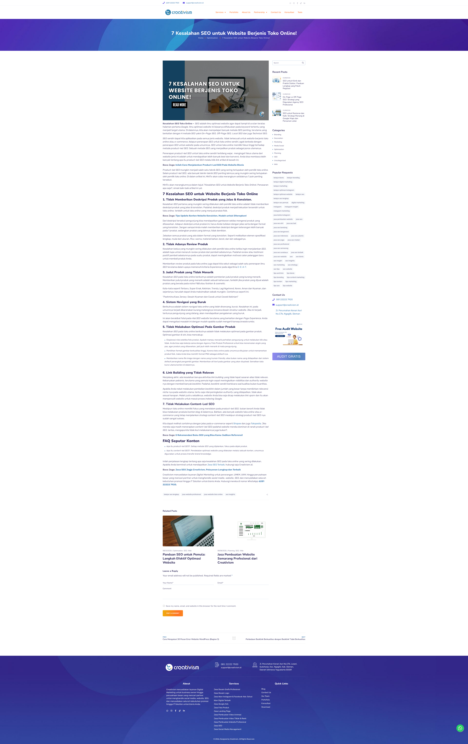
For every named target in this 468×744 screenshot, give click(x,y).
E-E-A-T (242, 267)
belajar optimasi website (283, 194)
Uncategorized (280, 160)
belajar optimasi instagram (284, 190)
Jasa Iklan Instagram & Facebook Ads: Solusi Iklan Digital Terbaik (233, 698)
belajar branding (293, 178)
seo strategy (293, 265)
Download (265, 707)
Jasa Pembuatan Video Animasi (227, 715)
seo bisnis (299, 257)
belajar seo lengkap (171, 494)
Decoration (278, 138)
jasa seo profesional (281, 244)
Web (189, 551)
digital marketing (298, 203)
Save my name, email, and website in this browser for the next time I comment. (201, 606)
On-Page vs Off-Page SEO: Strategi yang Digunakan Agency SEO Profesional (293, 101)
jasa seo (299, 219)
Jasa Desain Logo (221, 693)
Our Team (265, 696)
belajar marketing (280, 186)
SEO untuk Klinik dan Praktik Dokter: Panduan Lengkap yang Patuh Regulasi (293, 84)
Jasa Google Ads (221, 704)
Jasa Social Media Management (227, 729)
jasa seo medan (294, 240)
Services (219, 12)
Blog (263, 689)
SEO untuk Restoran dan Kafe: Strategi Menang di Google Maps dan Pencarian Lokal (293, 117)
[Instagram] (294, 3)
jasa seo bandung (280, 227)
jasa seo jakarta (297, 236)
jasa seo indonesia (281, 236)
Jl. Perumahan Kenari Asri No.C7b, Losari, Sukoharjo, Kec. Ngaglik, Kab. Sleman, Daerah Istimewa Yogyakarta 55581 (278, 667)
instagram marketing (282, 211)
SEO (185, 551)
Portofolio (233, 12)
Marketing (278, 142)
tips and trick (278, 273)
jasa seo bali (291, 223)
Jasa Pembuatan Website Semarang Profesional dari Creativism (237, 558)
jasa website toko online (213, 494)
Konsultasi (289, 12)
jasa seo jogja (279, 240)
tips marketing (290, 281)
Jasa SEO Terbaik (216, 464)
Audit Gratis (289, 356)
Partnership (259, 12)
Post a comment (172, 613)
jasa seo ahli (278, 223)
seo (291, 257)
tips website (287, 286)
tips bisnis (290, 273)
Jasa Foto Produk (221, 707)
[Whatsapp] (290, 3)
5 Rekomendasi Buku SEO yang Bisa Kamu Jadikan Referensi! (209, 435)
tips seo (277, 286)
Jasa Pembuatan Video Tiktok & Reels (230, 718)
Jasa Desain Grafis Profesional (227, 689)
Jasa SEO (218, 725)
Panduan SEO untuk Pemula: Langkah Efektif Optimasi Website (184, 558)
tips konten (278, 281)
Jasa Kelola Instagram (282, 215)
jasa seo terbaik (297, 252)
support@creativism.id (195, 3)
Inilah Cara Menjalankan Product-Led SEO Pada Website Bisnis (210, 165)
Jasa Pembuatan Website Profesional (230, 722)
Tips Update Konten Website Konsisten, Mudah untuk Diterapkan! (211, 215)
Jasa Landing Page (222, 711)
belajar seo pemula (281, 203)
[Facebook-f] (297, 3)
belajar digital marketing (283, 182)
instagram (277, 207)
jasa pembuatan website (283, 219)
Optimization (212, 38)
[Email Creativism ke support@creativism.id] (184, 3)
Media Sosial (279, 146)
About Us (246, 12)
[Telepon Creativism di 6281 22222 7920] (164, 3)
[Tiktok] (301, 3)
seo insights (230, 494)
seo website (287, 269)
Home (200, 38)
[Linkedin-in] (304, 3)
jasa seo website (280, 257)
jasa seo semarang (281, 248)
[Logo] (178, 12)
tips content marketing (295, 277)
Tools (300, 12)
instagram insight (291, 207)
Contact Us (276, 12)
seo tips (277, 269)
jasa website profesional (191, 494)
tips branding (279, 277)
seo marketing (279, 265)
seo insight (278, 261)
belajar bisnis (279, 178)
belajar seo (300, 194)
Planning (231, 551)
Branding (277, 135)
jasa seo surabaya (281, 252)
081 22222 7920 (284, 299)
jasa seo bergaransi (281, 232)
